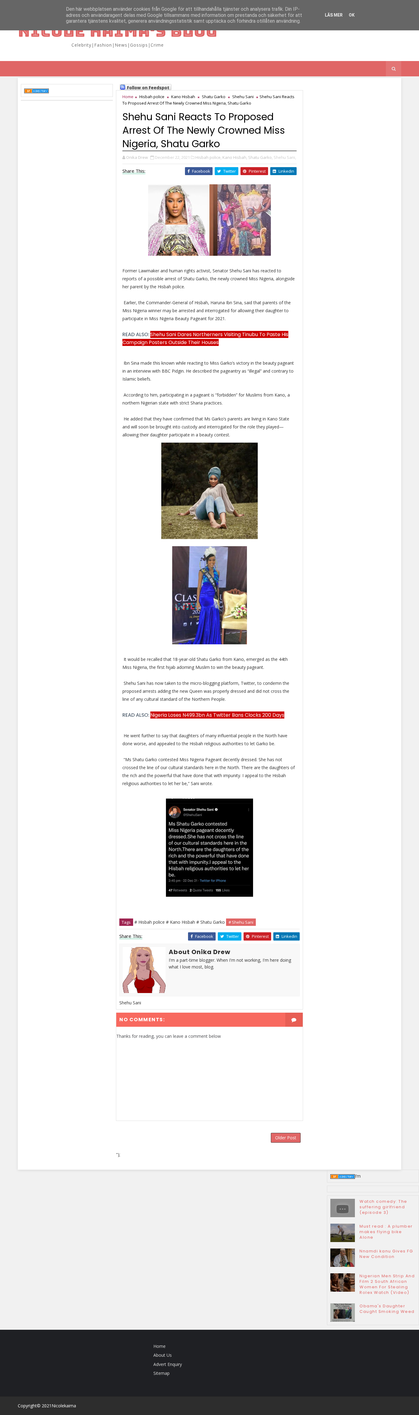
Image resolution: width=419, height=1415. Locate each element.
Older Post (285, 1138)
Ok (352, 15)
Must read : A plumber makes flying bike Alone (386, 1231)
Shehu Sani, (285, 157)
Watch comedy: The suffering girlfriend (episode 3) (383, 1206)
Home (127, 96)
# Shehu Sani (241, 922)
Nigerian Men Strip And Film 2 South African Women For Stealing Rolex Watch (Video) (387, 1284)
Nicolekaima (64, 1406)
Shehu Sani (243, 96)
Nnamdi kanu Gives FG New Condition (386, 1254)
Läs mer (334, 15)
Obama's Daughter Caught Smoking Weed (387, 1308)
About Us (162, 1355)
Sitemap (161, 1373)
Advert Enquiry (167, 1364)
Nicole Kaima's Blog (117, 30)
